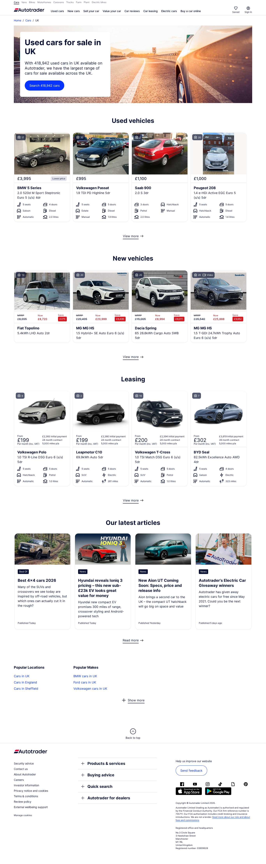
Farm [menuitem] (78, 2)
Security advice (24, 763)
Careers (19, 779)
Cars (28, 20)
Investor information (26, 785)
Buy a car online (191, 11)
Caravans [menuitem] (58, 2)
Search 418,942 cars (44, 85)
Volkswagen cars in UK (90, 688)
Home (17, 20)
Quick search (99, 786)
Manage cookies (23, 815)
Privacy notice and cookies (31, 790)
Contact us (21, 769)
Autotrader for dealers (108, 798)
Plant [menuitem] (86, 2)
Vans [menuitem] (24, 2)
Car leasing (150, 11)
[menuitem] (57, 11)
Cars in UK (21, 676)
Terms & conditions (26, 796)
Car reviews (132, 11)
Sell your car (91, 11)
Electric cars (169, 11)
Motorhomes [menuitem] (44, 2)
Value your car (112, 11)
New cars (74, 11)
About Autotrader (25, 774)
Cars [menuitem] (16, 2)
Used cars (57, 11)
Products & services (106, 763)
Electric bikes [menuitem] (99, 2)
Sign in (248, 12)
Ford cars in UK (84, 682)
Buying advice (100, 775)
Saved (235, 12)
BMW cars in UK (85, 676)
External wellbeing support (31, 807)
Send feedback (191, 770)
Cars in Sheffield (26, 688)
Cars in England (25, 682)
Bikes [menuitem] (32, 2)
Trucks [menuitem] (70, 2)
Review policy (22, 801)
